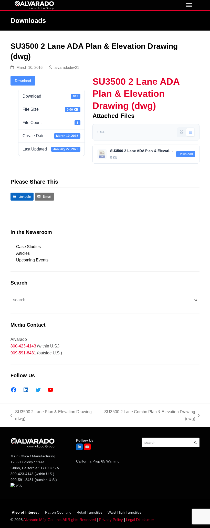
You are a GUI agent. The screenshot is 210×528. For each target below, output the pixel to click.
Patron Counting (58, 512)
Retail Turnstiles (89, 512)
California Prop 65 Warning (98, 461)
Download (23, 81)
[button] (22, 197)
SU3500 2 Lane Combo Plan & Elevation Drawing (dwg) (148, 416)
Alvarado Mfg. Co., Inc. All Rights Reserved (59, 520)
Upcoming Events (32, 260)
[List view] (190, 132)
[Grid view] (181, 132)
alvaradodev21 (67, 67)
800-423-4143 (23, 346)
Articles (23, 253)
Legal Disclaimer (140, 520)
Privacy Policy (111, 520)
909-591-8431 (23, 353)
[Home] (34, 5)
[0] (189, 5)
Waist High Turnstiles (124, 512)
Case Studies (28, 246)
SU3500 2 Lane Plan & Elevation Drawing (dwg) (51, 416)
